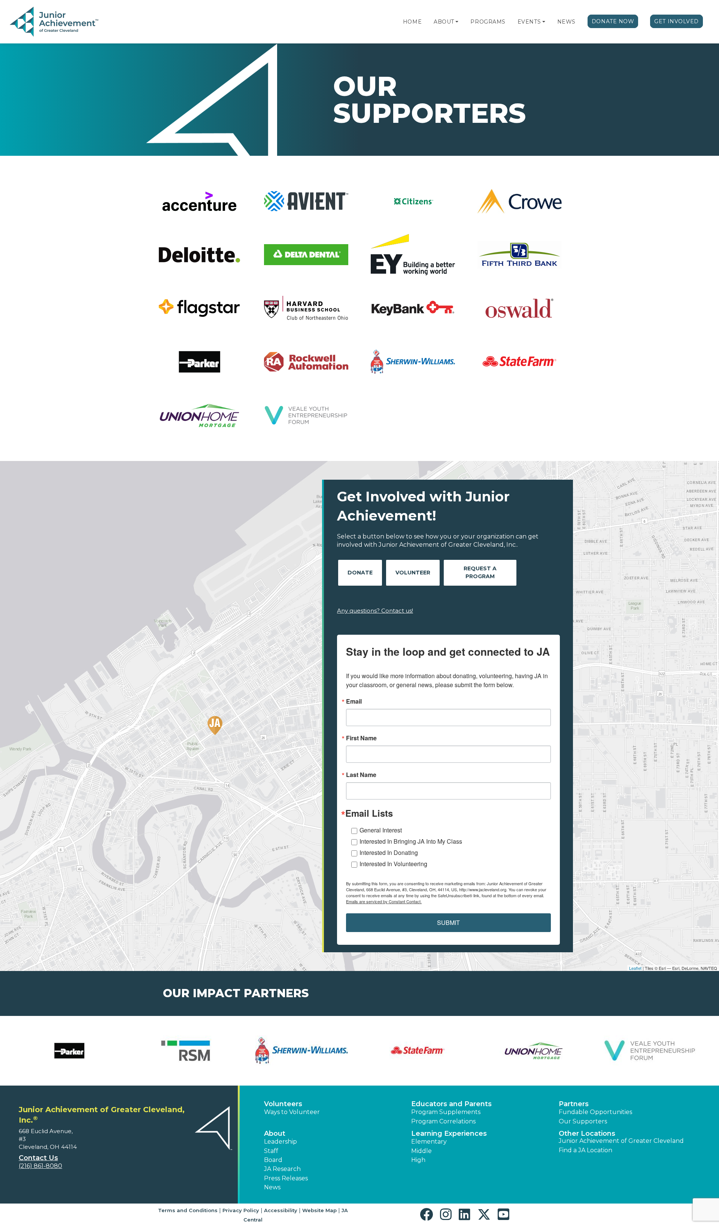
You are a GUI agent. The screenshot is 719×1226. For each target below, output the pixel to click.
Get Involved (676, 21)
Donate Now (613, 21)
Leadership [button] (280, 1141)
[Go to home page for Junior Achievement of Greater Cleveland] (55, 22)
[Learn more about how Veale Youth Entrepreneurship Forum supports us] (649, 1051)
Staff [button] (271, 1150)
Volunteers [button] (283, 1104)
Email (354, 701)
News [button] (272, 1187)
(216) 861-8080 (40, 1165)
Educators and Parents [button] (451, 1104)
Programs (487, 21)
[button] (456, 21)
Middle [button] (421, 1150)
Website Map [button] (319, 1210)
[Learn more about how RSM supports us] (185, 1051)
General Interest (381, 830)
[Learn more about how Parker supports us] (69, 1051)
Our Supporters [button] (583, 1121)
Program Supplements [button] (445, 1112)
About (444, 21)
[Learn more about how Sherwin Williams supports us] (301, 1051)
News (566, 21)
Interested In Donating (389, 852)
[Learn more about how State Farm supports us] (417, 1051)
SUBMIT (448, 922)
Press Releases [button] (286, 1178)
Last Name (361, 775)
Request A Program (480, 572)
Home (412, 21)
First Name (361, 738)
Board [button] (273, 1159)
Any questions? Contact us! (375, 610)
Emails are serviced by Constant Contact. (384, 901)
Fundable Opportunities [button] (595, 1112)
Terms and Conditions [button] (188, 1210)
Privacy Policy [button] (240, 1210)
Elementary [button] (429, 1141)
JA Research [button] (282, 1168)
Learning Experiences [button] (449, 1133)
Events (529, 21)
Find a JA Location (585, 1150)
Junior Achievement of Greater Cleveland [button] (621, 1140)
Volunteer (412, 572)
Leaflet (635, 968)
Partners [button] (574, 1104)
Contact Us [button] (38, 1157)
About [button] (274, 1133)
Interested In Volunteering (393, 863)
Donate (360, 572)
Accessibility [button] (280, 1210)
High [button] (418, 1159)
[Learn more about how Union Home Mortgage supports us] (533, 1051)
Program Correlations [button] (443, 1121)
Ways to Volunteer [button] (292, 1112)
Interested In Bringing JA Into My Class (411, 841)
